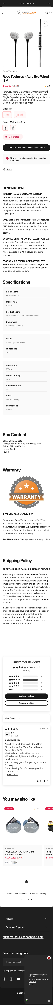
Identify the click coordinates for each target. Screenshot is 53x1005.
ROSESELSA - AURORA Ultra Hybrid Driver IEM (19, 853)
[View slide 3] (28, 899)
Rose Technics (10, 71)
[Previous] (4, 3)
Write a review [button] (26, 696)
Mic (7, 115)
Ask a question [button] (26, 703)
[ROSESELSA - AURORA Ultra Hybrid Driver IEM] (22, 825)
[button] (14, 680)
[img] (11, 729)
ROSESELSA (9, 848)
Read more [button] (12, 774)
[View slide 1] (21, 899)
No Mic (19, 115)
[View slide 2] (24, 899)
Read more (8, 539)
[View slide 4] (31, 899)
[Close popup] (49, 958)
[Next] (49, 3)
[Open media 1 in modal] (45, 24)
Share (9, 169)
